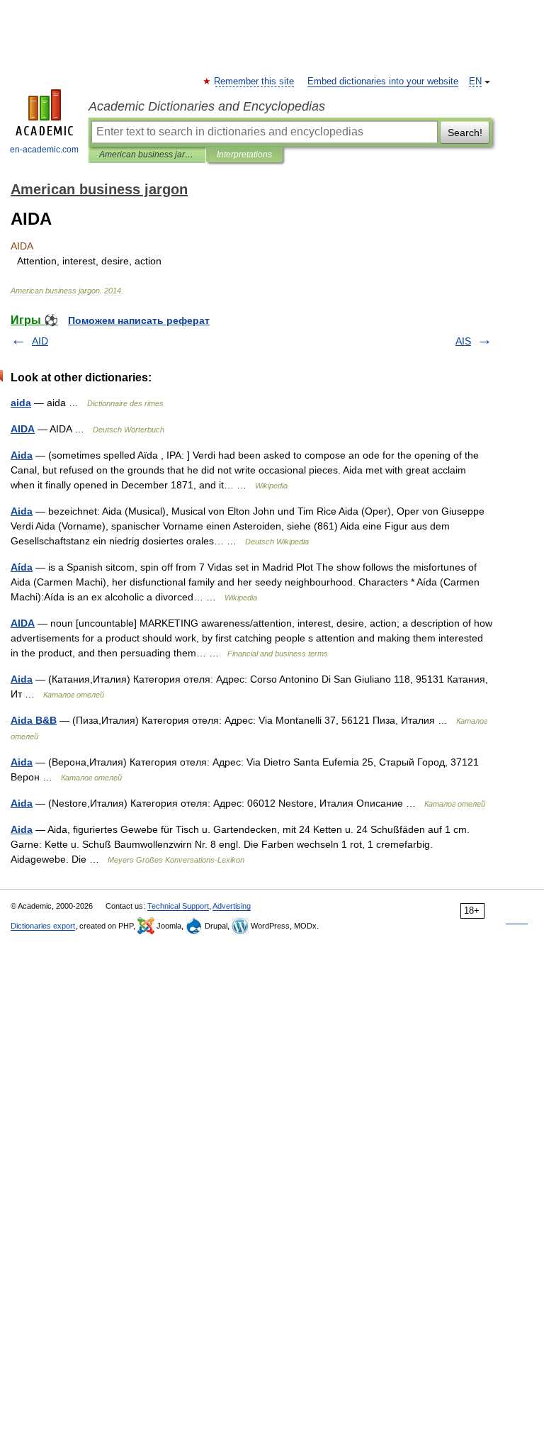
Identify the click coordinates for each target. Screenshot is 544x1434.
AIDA (23, 429)
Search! (465, 132)
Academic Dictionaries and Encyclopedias (207, 106)
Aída (22, 567)
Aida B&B (34, 720)
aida (21, 402)
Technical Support (178, 906)
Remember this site (254, 81)
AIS (463, 341)
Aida (22, 455)
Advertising (231, 906)
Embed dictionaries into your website (382, 81)
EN (475, 81)
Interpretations (244, 154)
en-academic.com (44, 150)
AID (40, 341)
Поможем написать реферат (139, 320)
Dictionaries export (43, 926)
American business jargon (147, 154)
